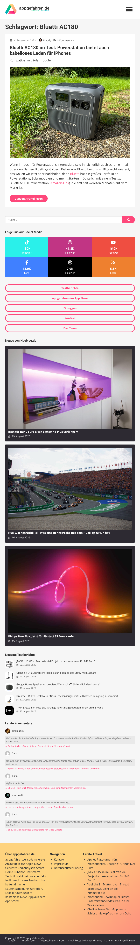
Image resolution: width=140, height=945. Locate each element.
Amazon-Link (60, 183)
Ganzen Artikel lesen (29, 199)
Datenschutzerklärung (68, 868)
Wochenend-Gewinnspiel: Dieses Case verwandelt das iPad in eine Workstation (108, 901)
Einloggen (69, 308)
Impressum (61, 864)
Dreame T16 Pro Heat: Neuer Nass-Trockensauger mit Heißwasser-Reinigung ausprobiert (67, 696)
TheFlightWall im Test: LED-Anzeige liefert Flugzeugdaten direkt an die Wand (59, 707)
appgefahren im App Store (70, 298)
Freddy (47, 40)
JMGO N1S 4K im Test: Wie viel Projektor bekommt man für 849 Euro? (55, 661)
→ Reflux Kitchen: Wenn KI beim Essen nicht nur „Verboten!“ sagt (37, 746)
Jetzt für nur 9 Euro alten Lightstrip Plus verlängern (43, 431)
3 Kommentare (65, 40)
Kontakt (70, 318)
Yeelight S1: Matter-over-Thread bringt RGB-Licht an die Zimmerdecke (108, 889)
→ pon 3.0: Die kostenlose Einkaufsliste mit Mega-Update (33, 829)
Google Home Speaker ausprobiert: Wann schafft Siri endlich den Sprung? (58, 684)
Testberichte (70, 288)
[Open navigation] (129, 9)
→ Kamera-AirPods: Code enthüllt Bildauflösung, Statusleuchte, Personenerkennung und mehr (52, 768)
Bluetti (75, 174)
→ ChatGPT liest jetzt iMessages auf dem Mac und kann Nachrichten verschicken (45, 787)
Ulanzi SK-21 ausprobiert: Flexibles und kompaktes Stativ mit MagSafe (56, 672)
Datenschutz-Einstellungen (119, 940)
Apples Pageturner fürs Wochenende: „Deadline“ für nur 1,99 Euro (111, 864)
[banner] (27, 9)
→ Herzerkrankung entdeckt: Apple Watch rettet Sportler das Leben (39, 807)
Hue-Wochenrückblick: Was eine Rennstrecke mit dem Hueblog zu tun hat (59, 532)
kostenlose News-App (19, 897)
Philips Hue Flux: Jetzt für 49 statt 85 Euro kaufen (41, 636)
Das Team (70, 328)
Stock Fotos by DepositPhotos (85, 940)
